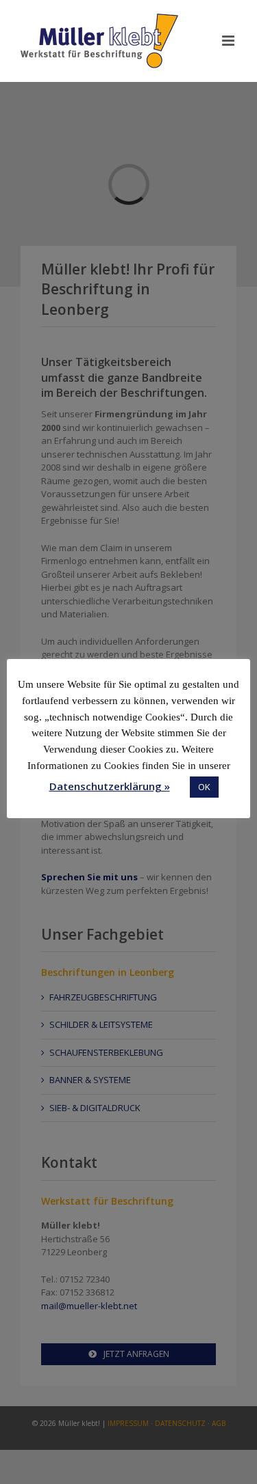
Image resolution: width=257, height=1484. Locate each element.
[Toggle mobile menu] (229, 40)
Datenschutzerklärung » (109, 786)
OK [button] (204, 787)
